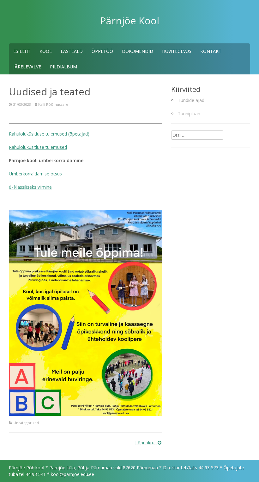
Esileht (22, 51)
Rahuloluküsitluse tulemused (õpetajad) (49, 134)
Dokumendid (137, 51)
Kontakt (210, 51)
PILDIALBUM (63, 67)
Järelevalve (27, 67)
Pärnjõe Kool (129, 20)
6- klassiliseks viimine (30, 187)
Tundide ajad (191, 100)
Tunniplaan (189, 114)
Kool (45, 51)
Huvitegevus (176, 51)
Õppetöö (102, 51)
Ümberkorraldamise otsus (35, 174)
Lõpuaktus (146, 443)
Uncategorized (26, 422)
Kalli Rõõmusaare (53, 104)
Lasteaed (72, 51)
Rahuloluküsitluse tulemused (38, 147)
